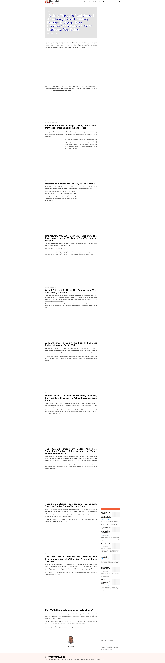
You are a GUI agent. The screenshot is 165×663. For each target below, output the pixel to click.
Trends (105, 1)
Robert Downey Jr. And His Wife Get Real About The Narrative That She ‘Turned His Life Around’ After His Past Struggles (106, 515)
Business (84, 1)
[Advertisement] (87, 58)
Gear (100, 1)
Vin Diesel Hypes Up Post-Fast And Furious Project (105, 568)
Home (72, 1)
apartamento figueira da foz (107, 646)
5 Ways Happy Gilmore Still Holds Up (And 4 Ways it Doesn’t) (105, 556)
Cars (90, 1)
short (53, 195)
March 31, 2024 (50, 33)
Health (78, 1)
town (87, 464)
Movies (95, 1)
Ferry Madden (57, 33)
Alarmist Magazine (55, 657)
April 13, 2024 (105, 519)
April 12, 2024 (105, 546)
